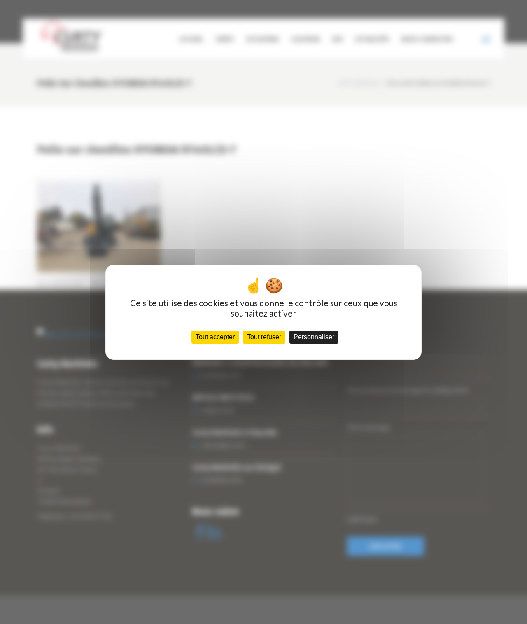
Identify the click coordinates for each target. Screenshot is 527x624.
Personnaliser (314, 336)
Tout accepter (215, 336)
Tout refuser (264, 336)
